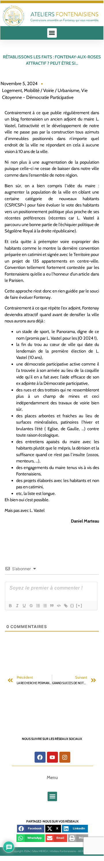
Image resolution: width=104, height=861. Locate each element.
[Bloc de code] (58, 605)
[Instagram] (64, 757)
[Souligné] (23, 605)
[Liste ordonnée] (37, 605)
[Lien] (65, 605)
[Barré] (30, 605)
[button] (52, 33)
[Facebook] (40, 757)
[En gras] (10, 605)
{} (72, 605)
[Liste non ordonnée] (44, 605)
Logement (12, 90)
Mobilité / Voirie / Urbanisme (51, 90)
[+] (79, 605)
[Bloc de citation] (51, 605)
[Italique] (17, 605)
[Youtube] (52, 757)
